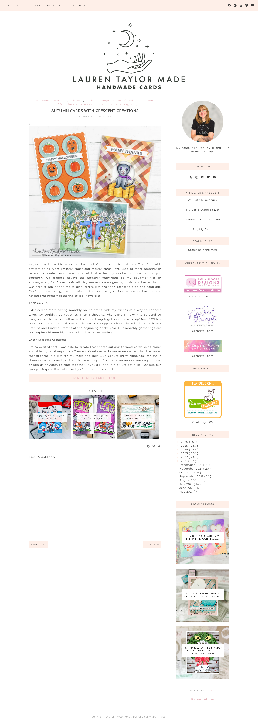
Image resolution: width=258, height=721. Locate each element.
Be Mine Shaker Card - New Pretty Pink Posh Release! (202, 537)
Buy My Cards (75, 5)
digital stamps (98, 100)
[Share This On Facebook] (148, 446)
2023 (185, 453)
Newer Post (38, 544)
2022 (185, 457)
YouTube (23, 5)
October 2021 (189, 472)
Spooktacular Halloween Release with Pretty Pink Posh (202, 595)
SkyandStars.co (156, 717)
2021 (184, 461)
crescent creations (51, 100)
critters (76, 100)
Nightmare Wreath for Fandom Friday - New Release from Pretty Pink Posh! (203, 650)
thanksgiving (127, 104)
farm (117, 100)
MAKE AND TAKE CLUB (95, 378)
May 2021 (186, 491)
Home (8, 5)
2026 (185, 441)
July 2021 (186, 484)
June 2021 (187, 488)
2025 (185, 445)
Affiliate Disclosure (202, 200)
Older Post (152, 544)
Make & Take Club (47, 5)
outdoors (106, 104)
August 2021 (189, 480)
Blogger (210, 690)
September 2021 (191, 476)
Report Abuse (202, 699)
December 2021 (191, 464)
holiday (59, 104)
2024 (185, 449)
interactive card (82, 104)
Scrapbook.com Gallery (202, 219)
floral (129, 100)
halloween (145, 100)
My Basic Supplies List (202, 209)
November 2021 (191, 468)
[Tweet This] (154, 446)
